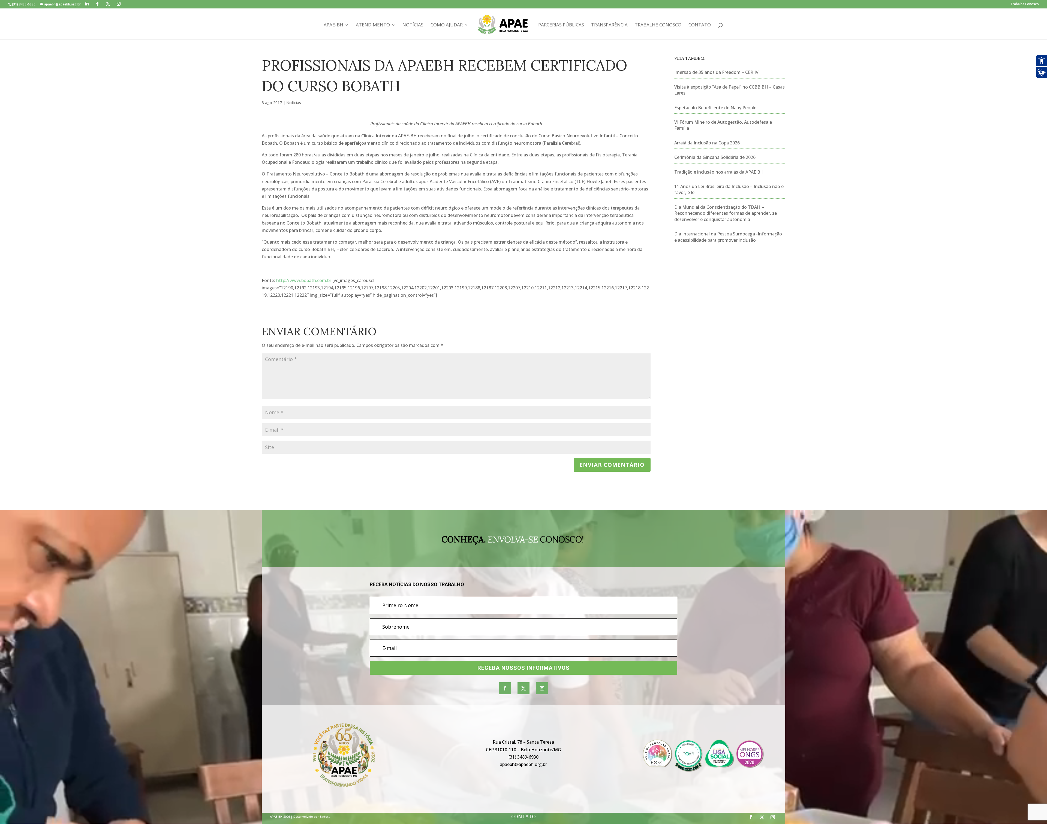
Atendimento (373, 25)
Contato (699, 25)
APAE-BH (333, 25)
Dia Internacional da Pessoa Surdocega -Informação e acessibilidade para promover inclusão (728, 237)
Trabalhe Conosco (1024, 4)
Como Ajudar (447, 25)
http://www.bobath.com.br (303, 280)
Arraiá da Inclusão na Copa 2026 (707, 143)
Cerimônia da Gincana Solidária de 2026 (715, 157)
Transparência (609, 25)
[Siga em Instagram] (542, 688)
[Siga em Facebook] (505, 688)
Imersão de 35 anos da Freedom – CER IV (716, 72)
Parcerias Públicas (561, 25)
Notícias (412, 25)
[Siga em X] (523, 688)
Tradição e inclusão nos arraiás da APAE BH (719, 172)
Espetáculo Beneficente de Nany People (715, 108)
